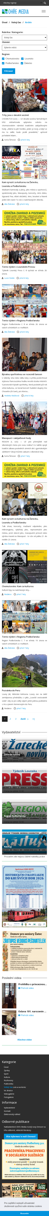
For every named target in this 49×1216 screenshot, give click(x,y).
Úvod (4, 22)
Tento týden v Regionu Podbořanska (20, 320)
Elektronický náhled (12, 1114)
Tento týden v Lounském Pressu (18, 266)
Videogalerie (9, 1094)
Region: (6, 54)
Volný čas (16, 22)
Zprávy (7, 1070)
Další (23, 718)
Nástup (8, 846)
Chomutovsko (12, 58)
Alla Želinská (9, 204)
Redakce (8, 594)
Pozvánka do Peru (11, 690)
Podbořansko (12, 63)
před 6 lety (25, 140)
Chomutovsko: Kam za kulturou (18, 586)
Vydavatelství (9, 1107)
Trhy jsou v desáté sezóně (15, 115)
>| (34, 718)
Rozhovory (8, 1080)
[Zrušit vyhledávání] (45, 3)
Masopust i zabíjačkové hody (16, 438)
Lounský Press (11, 785)
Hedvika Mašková (12, 395)
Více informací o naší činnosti (21, 1136)
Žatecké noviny (12, 754)
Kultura (7, 1077)
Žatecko (28, 63)
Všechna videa (24, 1039)
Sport (6, 1074)
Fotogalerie (9, 1097)
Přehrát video (27, 988)
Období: (6, 42)
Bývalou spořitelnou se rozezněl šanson (22, 374)
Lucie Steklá (9, 278)
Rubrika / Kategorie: (12, 32)
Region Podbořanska (15, 816)
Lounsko (28, 58)
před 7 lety (25, 456)
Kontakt (7, 1111)
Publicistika (8, 1084)
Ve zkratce (8, 1090)
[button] (42, 1206)
